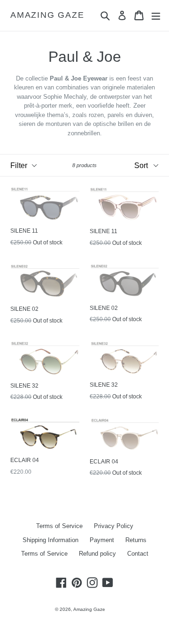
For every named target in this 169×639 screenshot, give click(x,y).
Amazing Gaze (47, 15)
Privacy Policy (113, 525)
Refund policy (97, 553)
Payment (102, 540)
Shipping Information (50, 540)
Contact (137, 553)
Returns (135, 540)
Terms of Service (59, 525)
